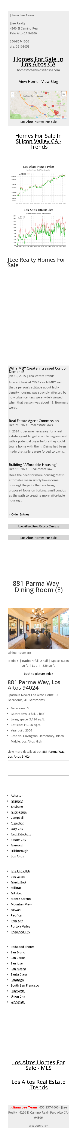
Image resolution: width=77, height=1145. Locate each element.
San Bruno (18, 952)
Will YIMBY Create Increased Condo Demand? (37, 370)
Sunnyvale (18, 991)
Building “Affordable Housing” (33, 464)
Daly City (17, 829)
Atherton (17, 795)
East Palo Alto (21, 834)
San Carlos (18, 958)
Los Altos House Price (38, 167)
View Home (28, 81)
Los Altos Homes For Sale (38, 122)
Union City (18, 996)
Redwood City (20, 932)
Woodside (18, 1002)
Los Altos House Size (38, 210)
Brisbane (17, 807)
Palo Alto (17, 921)
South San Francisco (25, 985)
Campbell (17, 818)
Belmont (17, 801)
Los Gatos (18, 877)
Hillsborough (19, 851)
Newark (16, 910)
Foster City (18, 840)
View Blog (49, 81)
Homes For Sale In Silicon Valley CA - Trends (38, 141)
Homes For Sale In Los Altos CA (38, 61)
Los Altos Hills (20, 871)
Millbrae (16, 888)
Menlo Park (19, 882)
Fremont (17, 845)
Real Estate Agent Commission (34, 420)
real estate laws (42, 425)
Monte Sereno (21, 899)
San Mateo (18, 969)
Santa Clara (19, 974)
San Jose (17, 963)
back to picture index (38, 674)
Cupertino (17, 823)
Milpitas (16, 893)
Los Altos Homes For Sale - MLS (38, 1065)
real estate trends (41, 376)
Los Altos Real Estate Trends (38, 526)
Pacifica (16, 915)
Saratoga (17, 980)
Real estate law (41, 469)
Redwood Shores (22, 947)
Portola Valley (20, 926)
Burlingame (19, 812)
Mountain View (21, 904)
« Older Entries (19, 514)
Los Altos (17, 856)
